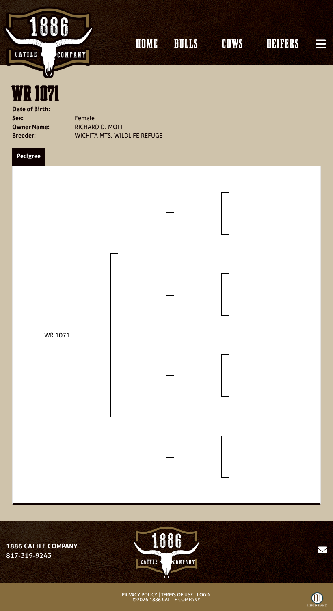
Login (204, 595)
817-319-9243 (29, 555)
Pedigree (29, 156)
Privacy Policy (139, 595)
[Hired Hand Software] (317, 601)
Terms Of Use (177, 595)
